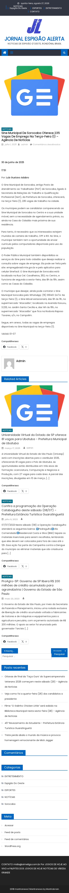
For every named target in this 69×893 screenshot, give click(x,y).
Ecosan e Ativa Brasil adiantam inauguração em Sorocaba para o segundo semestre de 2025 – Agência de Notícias (61, 651)
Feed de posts (12, 832)
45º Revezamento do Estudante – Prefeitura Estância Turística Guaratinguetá (34, 725)
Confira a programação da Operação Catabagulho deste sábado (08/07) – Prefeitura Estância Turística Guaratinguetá (33, 510)
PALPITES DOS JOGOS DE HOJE (26, 868)
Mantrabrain (52, 889)
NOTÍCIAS (18, 6)
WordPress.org (13, 846)
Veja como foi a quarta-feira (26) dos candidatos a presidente (34, 696)
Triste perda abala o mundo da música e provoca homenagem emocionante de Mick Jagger (32, 737)
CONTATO (34, 11)
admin (24, 144)
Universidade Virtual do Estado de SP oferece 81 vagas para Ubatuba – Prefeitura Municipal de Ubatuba (34, 439)
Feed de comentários (17, 839)
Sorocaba (10, 804)
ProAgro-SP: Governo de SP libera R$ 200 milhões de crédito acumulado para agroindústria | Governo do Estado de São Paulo (32, 587)
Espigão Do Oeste (18, 8)
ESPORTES (37, 8)
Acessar (9, 825)
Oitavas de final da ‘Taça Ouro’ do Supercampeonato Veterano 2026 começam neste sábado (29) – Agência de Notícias (36, 681)
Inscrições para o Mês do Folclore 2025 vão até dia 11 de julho (12, 651)
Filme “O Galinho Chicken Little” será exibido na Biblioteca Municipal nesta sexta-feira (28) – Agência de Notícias (35, 711)
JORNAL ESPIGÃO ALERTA (35, 38)
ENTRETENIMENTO (54, 8)
